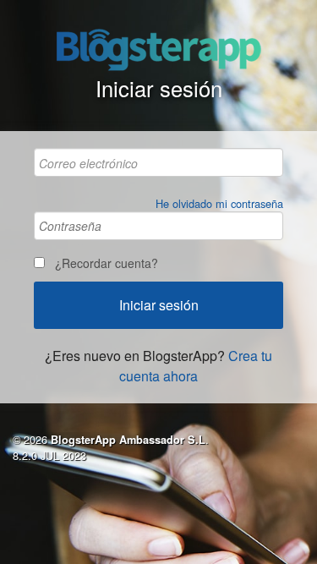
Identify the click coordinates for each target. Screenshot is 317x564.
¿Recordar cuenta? (106, 263)
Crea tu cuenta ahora (195, 366)
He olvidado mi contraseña (219, 203)
